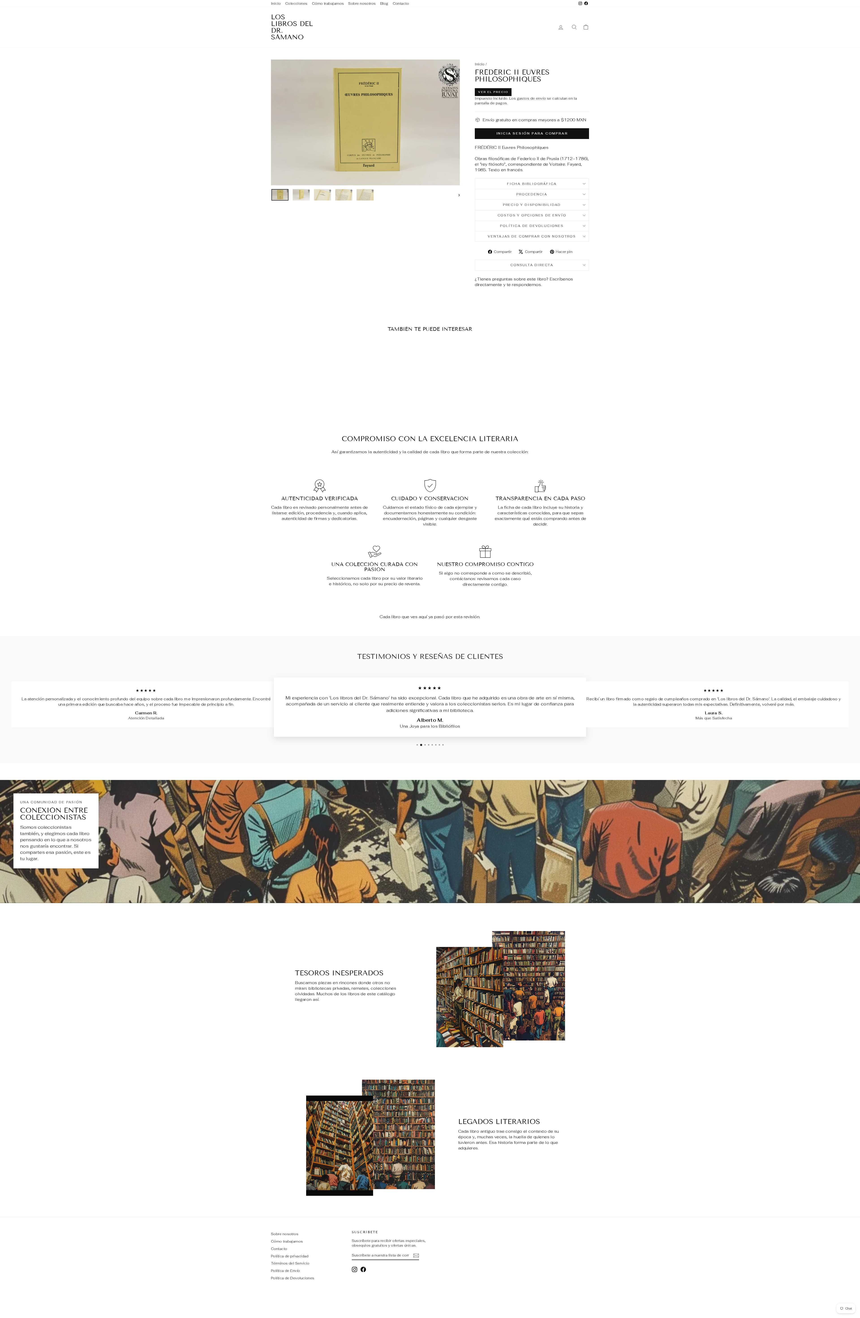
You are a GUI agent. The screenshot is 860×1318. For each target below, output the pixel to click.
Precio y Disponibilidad (532, 205)
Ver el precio (493, 92)
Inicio (276, 3)
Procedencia (531, 194)
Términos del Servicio (290, 1263)
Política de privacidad (290, 1256)
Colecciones (296, 3)
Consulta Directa (531, 265)
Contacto (401, 3)
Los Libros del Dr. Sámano (292, 27)
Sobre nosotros (362, 3)
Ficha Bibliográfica (532, 184)
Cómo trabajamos (328, 3)
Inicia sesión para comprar (532, 133)
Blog (384, 3)
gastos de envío (531, 98)
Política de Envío (285, 1271)
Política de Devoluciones (531, 226)
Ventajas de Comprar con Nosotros (532, 236)
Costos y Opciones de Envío (532, 215)
